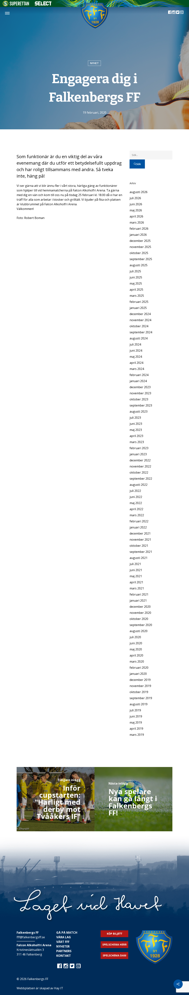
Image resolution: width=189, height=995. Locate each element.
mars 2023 (137, 442)
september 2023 (141, 405)
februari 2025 (139, 302)
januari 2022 (138, 527)
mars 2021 (137, 588)
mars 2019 (137, 735)
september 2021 (141, 552)
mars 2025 (137, 296)
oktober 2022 (139, 472)
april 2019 (136, 729)
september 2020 (141, 625)
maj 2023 (136, 430)
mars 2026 (137, 222)
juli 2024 (135, 344)
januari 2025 (138, 308)
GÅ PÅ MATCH (66, 933)
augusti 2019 (138, 704)
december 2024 (140, 314)
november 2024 (140, 320)
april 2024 (136, 363)
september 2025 (141, 259)
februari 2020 (139, 668)
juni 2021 (136, 570)
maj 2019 (136, 722)
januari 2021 (138, 600)
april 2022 (136, 509)
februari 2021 (139, 594)
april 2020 (136, 655)
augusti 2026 (138, 192)
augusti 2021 (138, 558)
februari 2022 (139, 521)
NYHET (94, 63)
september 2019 (141, 698)
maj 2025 (136, 283)
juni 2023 (136, 424)
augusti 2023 (138, 411)
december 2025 (140, 241)
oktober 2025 (139, 253)
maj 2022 (136, 503)
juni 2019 (136, 716)
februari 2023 (139, 448)
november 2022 (140, 466)
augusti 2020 (138, 631)
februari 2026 (139, 229)
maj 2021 (136, 576)
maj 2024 (136, 357)
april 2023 (136, 436)
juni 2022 (136, 497)
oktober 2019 (139, 692)
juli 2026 (135, 198)
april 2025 (136, 290)
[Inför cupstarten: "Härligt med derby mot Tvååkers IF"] (55, 799)
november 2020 (140, 613)
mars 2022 (137, 515)
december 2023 (140, 387)
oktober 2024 (139, 326)
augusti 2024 (138, 338)
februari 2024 (139, 375)
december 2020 (140, 607)
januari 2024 (138, 381)
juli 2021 (135, 564)
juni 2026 (136, 204)
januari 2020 (138, 674)
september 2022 (141, 479)
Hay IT (58, 988)
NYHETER (63, 946)
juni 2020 (136, 643)
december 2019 (140, 680)
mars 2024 (137, 369)
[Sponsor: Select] (43, 5)
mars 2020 (137, 661)
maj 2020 (136, 649)
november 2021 (140, 540)
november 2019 (140, 686)
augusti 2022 (138, 485)
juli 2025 (135, 271)
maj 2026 (136, 210)
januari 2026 (138, 235)
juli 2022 (135, 491)
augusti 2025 (138, 265)
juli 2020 (135, 637)
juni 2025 (136, 277)
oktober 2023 (139, 399)
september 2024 (141, 332)
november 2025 (140, 247)
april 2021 (136, 582)
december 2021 (140, 533)
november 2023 (140, 393)
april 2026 (136, 216)
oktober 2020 (139, 619)
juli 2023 (135, 418)
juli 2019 (135, 710)
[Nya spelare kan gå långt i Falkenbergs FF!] (133, 799)
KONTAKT (63, 956)
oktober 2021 (139, 546)
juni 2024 (136, 350)
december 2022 (140, 460)
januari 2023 (138, 454)
